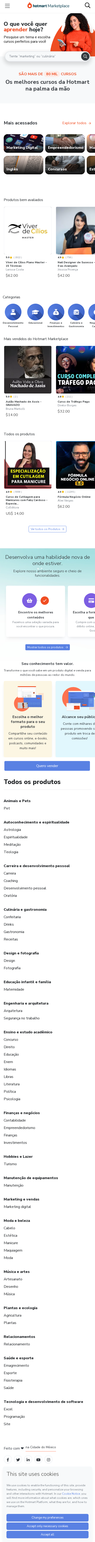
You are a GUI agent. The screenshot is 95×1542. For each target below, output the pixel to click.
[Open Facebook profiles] (8, 1459)
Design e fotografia (21, 953)
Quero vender (47, 765)
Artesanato (13, 1279)
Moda (8, 1257)
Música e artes (17, 1271)
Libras (8, 1076)
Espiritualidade (16, 837)
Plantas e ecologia (20, 1308)
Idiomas (10, 1069)
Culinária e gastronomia (25, 909)
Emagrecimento (16, 1365)
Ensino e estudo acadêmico (28, 1032)
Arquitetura (13, 1010)
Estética (10, 1235)
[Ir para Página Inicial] (48, 6)
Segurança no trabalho (22, 1018)
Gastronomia (14, 931)
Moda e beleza (17, 1220)
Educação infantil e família (27, 982)
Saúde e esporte (19, 1358)
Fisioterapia (13, 1380)
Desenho (11, 1286)
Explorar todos (74, 123)
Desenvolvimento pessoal (25, 888)
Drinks (9, 924)
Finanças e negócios (22, 1113)
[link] (23, 143)
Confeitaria (12, 917)
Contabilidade (15, 1120)
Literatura (12, 1084)
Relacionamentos (19, 1336)
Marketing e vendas (21, 1199)
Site (7, 1424)
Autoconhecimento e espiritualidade (36, 822)
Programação (14, 1416)
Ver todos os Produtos (45, 529)
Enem (8, 1061)
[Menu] (7, 6)
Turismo (10, 1164)
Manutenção (14, 1185)
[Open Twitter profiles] (18, 1459)
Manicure (11, 1243)
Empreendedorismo (19, 1127)
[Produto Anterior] (5, 231)
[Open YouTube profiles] (38, 1459)
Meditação (12, 844)
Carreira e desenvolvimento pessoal (37, 866)
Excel (8, 1409)
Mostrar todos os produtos (45, 647)
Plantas (10, 1322)
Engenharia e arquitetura (26, 1003)
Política (10, 1091)
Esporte (10, 1373)
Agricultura (12, 1315)
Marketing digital (17, 1206)
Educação (11, 1054)
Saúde (9, 1387)
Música (9, 1294)
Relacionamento (17, 1344)
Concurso (11, 1039)
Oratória (10, 895)
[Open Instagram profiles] (48, 1459)
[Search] (85, 56)
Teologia (11, 852)
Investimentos (15, 1142)
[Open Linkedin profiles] (28, 1459)
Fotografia (12, 968)
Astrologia (12, 829)
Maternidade (14, 989)
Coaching (11, 880)
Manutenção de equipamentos (31, 1178)
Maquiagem (13, 1250)
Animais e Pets (17, 801)
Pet (7, 808)
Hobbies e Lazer (18, 1156)
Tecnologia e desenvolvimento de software (43, 1401)
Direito (9, 1047)
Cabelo (9, 1228)
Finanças (10, 1135)
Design (9, 960)
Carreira (10, 873)
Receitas (11, 939)
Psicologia (12, 1099)
